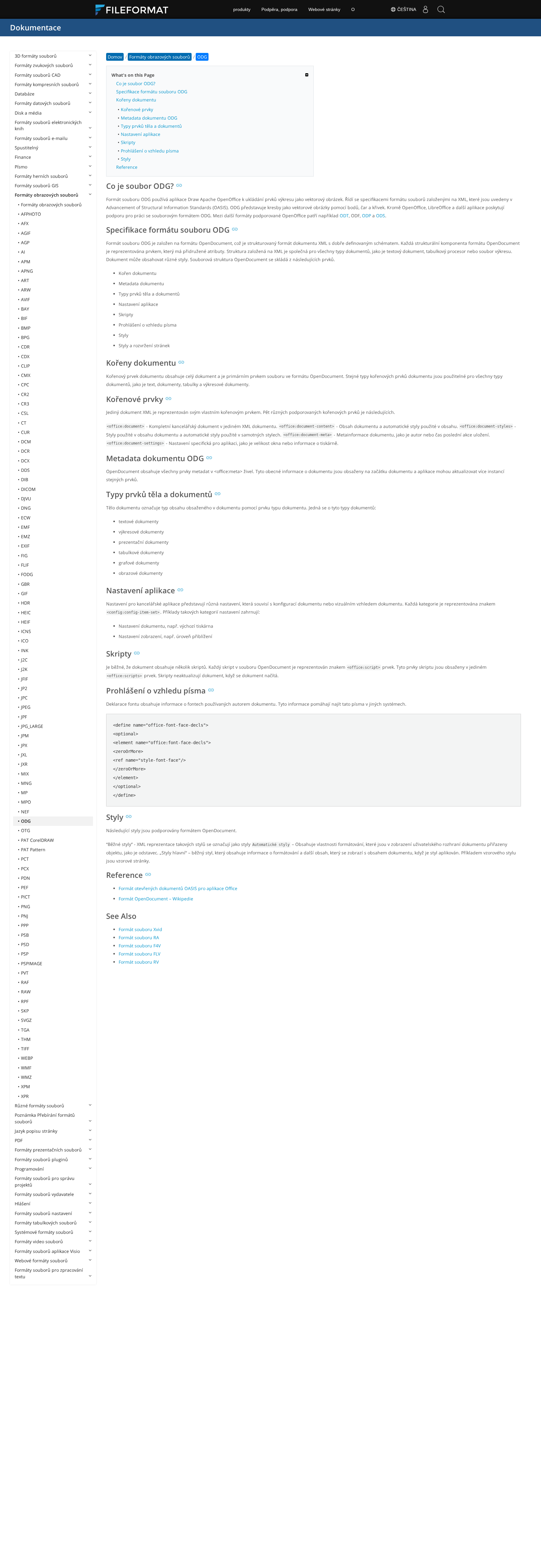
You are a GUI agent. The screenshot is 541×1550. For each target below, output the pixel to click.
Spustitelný (26, 148)
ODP (366, 216)
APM (25, 262)
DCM (26, 442)
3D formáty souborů (36, 56)
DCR (25, 451)
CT (23, 423)
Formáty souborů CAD (37, 75)
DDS (25, 470)
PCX (25, 869)
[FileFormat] (134, 9)
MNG (26, 783)
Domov (115, 57)
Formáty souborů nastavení (43, 1213)
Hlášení (22, 1204)
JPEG (25, 707)
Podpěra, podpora (279, 9)
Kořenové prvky (137, 109)
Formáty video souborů (39, 1241)
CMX (25, 375)
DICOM (28, 489)
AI (23, 252)
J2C (24, 660)
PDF (19, 1140)
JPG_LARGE (32, 726)
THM (26, 1039)
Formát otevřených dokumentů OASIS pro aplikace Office (178, 888)
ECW (25, 518)
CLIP (25, 366)
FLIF (25, 565)
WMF (26, 1068)
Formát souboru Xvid (140, 929)
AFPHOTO (31, 214)
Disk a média (28, 113)
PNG (25, 906)
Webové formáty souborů (41, 1261)
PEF (24, 887)
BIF (24, 318)
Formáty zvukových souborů (44, 65)
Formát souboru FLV (139, 954)
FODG (27, 574)
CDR (25, 347)
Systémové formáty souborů (44, 1232)
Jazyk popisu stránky (36, 1131)
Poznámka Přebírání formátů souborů (45, 1118)
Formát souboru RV (139, 962)
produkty (241, 9)
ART (25, 280)
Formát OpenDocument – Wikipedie (156, 899)
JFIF (24, 679)
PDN (25, 878)
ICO (24, 641)
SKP (25, 1011)
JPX (24, 745)
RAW (26, 992)
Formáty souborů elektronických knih (48, 125)
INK (24, 650)
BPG (25, 337)
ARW (26, 290)
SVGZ (26, 1020)
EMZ (25, 536)
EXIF (25, 546)
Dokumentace (35, 27)
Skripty (128, 142)
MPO (26, 802)
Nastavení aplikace (140, 134)
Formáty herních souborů (41, 176)
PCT (25, 859)
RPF (24, 1001)
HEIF (25, 622)
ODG (26, 821)
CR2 (25, 394)
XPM (25, 1086)
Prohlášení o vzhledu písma (150, 151)
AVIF (25, 299)
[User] (425, 9)
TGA (25, 1030)
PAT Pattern (33, 849)
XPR (25, 1096)
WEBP (27, 1058)
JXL (24, 755)
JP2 (24, 688)
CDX (25, 356)
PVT (24, 973)
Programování (29, 1169)
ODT (344, 216)
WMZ (26, 1077)
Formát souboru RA (139, 937)
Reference (126, 167)
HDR (25, 603)
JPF (24, 717)
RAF (25, 982)
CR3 (25, 404)
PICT (25, 897)
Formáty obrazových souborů (46, 195)
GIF (24, 593)
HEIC (26, 612)
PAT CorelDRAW (37, 840)
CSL (24, 413)
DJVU (26, 499)
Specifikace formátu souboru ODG (151, 92)
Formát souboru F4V (140, 946)
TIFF (25, 1049)
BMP (25, 328)
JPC (24, 698)
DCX (25, 461)
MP (24, 793)
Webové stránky (324, 9)
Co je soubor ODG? (135, 83)
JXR (24, 764)
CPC (25, 385)
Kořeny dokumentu (136, 100)
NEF (25, 812)
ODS (380, 216)
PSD (25, 944)
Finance (23, 157)
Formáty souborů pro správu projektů (45, 1181)
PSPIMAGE (31, 963)
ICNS (26, 631)
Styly (126, 159)
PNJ (24, 916)
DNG (26, 508)
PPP (24, 925)
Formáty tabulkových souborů (46, 1223)
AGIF (25, 233)
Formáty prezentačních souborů (48, 1150)
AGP (25, 242)
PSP (24, 954)
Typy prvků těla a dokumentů (151, 126)
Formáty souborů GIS (37, 185)
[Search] (441, 9)
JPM (25, 736)
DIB (24, 479)
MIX (25, 774)
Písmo (21, 167)
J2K (24, 669)
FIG (24, 556)
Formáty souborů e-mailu (41, 138)
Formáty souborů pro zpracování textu (49, 1273)
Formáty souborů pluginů (41, 1159)
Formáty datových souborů (42, 103)
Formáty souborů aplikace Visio (47, 1251)
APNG (27, 271)
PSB (25, 935)
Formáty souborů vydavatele (44, 1194)
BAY (25, 309)
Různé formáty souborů (39, 1106)
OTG (25, 830)
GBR (25, 584)
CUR (25, 432)
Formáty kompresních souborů (47, 84)
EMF (25, 527)
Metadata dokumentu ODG (149, 118)
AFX (24, 223)
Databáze (24, 94)
